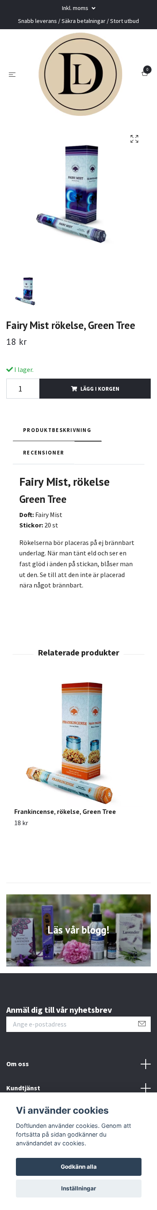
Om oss (17, 1063)
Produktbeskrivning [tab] (57, 430)
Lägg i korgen (99, 388)
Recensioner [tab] (43, 452)
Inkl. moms (76, 8)
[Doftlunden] (80, 74)
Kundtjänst (23, 1088)
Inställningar (78, 1188)
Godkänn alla (79, 1166)
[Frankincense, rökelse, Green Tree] (78, 743)
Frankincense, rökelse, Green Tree (65, 811)
